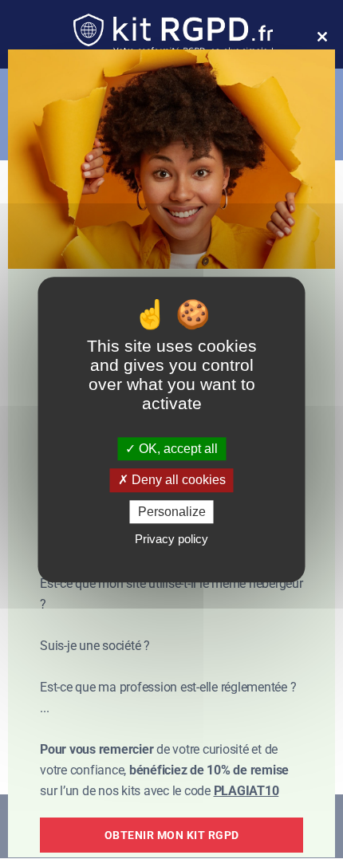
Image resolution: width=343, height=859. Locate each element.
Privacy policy (171, 539)
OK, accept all (177, 449)
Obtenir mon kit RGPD (171, 835)
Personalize (172, 511)
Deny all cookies (177, 480)
